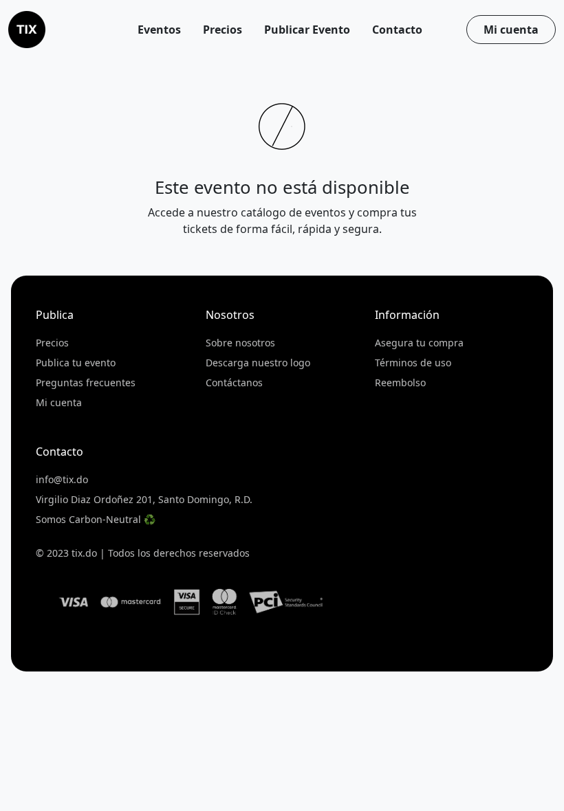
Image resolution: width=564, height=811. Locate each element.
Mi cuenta (511, 29)
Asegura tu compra (419, 342)
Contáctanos (234, 382)
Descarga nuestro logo (258, 362)
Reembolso (400, 382)
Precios (52, 342)
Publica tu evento (76, 362)
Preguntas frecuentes (85, 382)
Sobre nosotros (240, 342)
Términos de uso (413, 362)
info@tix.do (62, 479)
